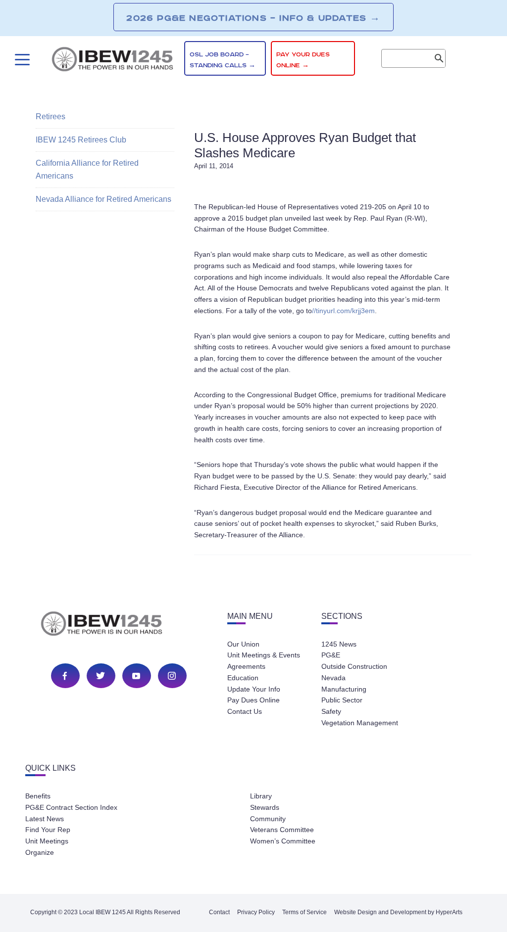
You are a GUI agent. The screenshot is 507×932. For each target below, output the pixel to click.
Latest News (44, 819)
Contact (219, 912)
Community (268, 819)
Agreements (246, 666)
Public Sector (341, 700)
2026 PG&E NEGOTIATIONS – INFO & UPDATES (253, 17)
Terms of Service (304, 912)
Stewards (264, 807)
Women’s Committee (282, 841)
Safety (331, 711)
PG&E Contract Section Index (71, 807)
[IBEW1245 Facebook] (65, 676)
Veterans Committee (282, 830)
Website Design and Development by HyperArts (398, 912)
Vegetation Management (359, 723)
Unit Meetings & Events (263, 655)
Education (242, 678)
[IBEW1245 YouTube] (136, 676)
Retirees (50, 116)
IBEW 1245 (119, 625)
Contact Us (244, 711)
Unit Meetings (46, 841)
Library (261, 796)
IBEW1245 (112, 61)
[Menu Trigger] (21, 59)
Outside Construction (354, 666)
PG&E (330, 655)
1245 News (338, 644)
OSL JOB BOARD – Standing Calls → (222, 60)
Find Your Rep (47, 830)
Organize (39, 852)
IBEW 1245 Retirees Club (81, 140)
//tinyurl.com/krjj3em (343, 311)
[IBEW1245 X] (100, 676)
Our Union (243, 644)
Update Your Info (253, 689)
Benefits (38, 796)
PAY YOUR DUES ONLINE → (303, 60)
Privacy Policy (256, 912)
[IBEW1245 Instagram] (172, 676)
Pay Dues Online (253, 700)
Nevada (333, 678)
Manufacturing (343, 689)
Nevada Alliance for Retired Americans (103, 199)
